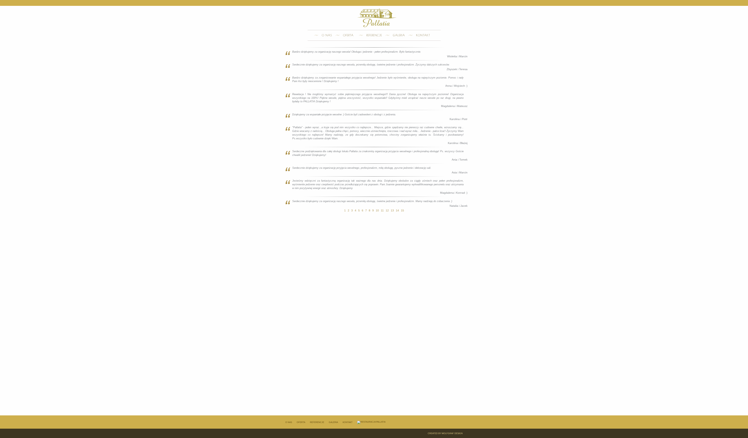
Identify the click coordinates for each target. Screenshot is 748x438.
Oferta (348, 35)
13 (392, 210)
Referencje (374, 35)
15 (402, 210)
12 (387, 210)
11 (382, 210)
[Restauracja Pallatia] (371, 422)
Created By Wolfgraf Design (445, 433)
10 (377, 210)
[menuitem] (325, 35)
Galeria (399, 35)
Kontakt (423, 35)
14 (397, 210)
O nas (327, 35)
